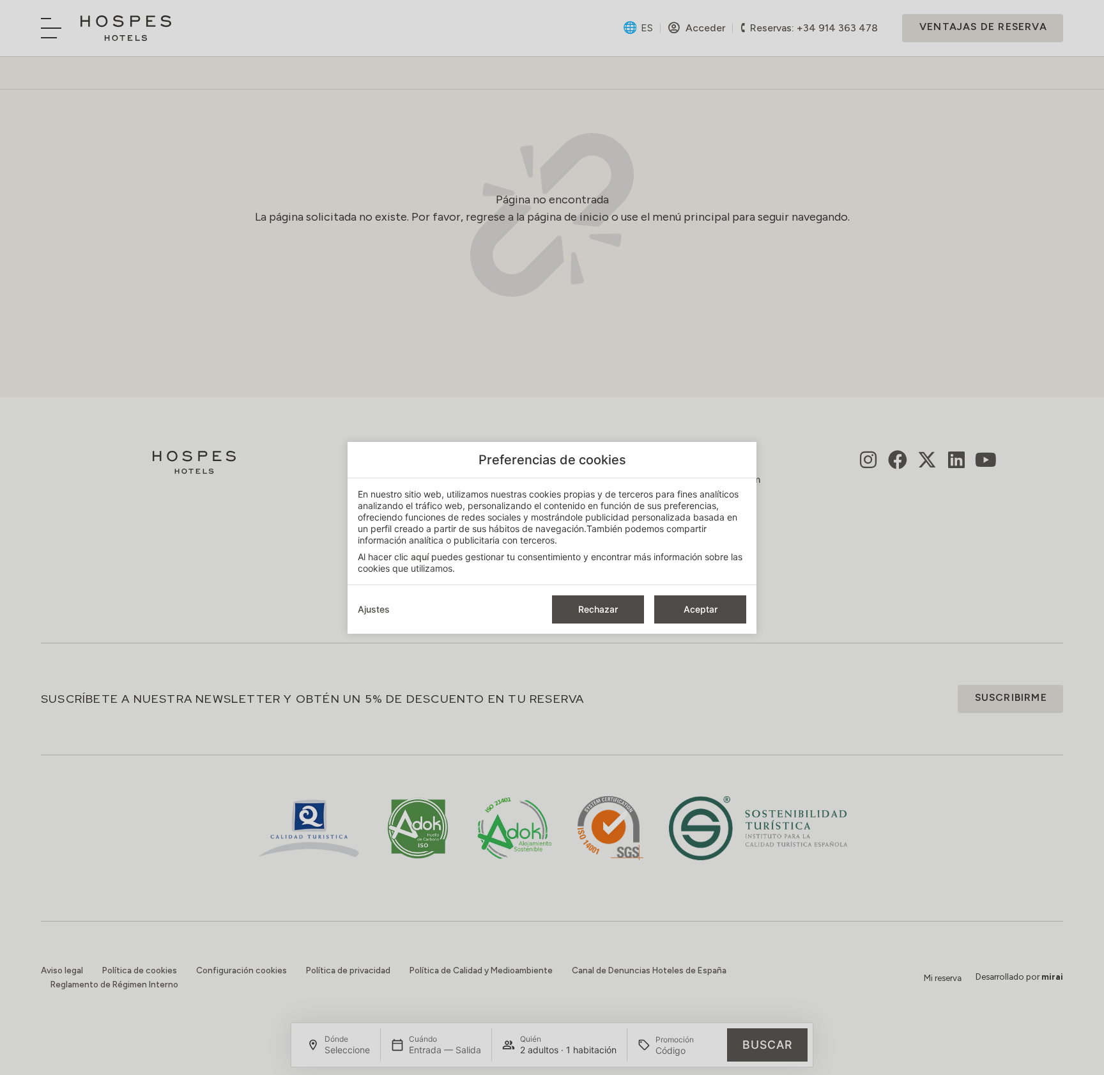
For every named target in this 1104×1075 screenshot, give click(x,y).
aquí (420, 556)
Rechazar (598, 609)
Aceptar (700, 609)
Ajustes (374, 609)
